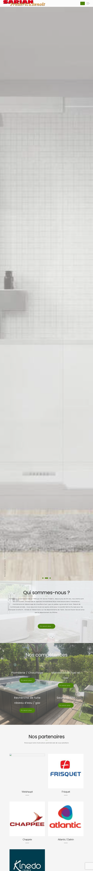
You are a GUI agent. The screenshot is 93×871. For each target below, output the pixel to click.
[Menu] (82, 3)
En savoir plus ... (46, 626)
